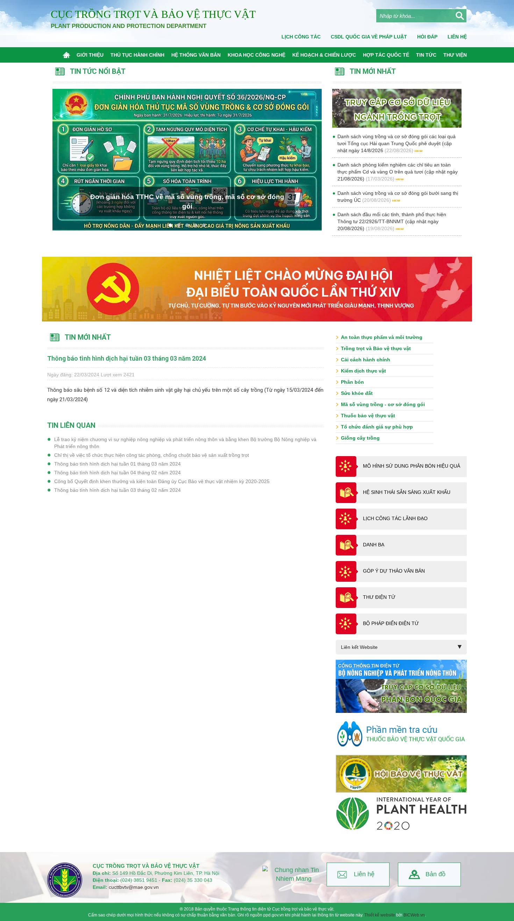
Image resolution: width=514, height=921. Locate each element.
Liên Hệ (457, 37)
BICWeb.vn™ (458, 917)
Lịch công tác (301, 37)
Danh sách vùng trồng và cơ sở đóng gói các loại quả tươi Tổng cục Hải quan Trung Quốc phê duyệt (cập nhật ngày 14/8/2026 (396, 143)
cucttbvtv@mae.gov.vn (134, 887)
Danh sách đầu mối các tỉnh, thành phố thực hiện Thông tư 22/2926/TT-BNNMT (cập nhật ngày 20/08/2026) (391, 221)
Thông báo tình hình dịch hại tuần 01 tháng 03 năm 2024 (117, 464)
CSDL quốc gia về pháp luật (369, 37)
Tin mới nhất (88, 337)
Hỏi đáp (427, 37)
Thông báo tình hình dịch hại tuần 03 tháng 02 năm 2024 (117, 490)
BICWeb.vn (414, 915)
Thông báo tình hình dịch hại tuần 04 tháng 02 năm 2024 (117, 472)
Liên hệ (364, 874)
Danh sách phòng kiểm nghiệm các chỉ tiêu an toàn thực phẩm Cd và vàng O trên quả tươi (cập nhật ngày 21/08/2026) (397, 172)
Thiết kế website (379, 915)
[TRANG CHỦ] (68, 55)
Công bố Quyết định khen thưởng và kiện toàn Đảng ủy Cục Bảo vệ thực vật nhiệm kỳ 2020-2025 (162, 481)
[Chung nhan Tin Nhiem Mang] (293, 875)
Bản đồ (435, 874)
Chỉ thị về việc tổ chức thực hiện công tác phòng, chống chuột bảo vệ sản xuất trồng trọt (151, 455)
